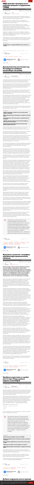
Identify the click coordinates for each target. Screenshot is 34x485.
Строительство (11, 242)
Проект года (10, 365)
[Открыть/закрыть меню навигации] (25, 1)
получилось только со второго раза (14, 459)
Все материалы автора (15, 13)
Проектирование (17, 242)
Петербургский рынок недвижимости (8, 243)
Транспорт (18, 467)
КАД (9, 467)
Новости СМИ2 (5, 62)
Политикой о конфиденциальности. (21, 483)
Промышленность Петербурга (13, 366)
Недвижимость (22, 242)
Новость (6, 56)
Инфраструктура (13, 467)
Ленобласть (24, 243)
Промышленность (5, 366)
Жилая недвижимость (18, 243)
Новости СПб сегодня (17, 244)
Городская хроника (12, 468)
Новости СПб (11, 56)
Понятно (30, 482)
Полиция (20, 56)
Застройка (27, 242)
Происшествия (16, 56)
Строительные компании (22, 365)
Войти (30, 1)
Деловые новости (5, 244)
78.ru (6, 40)
